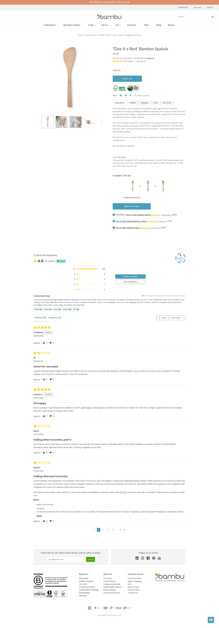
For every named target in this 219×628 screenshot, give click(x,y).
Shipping (144, 103)
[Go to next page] (125, 530)
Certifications (109, 581)
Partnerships (84, 593)
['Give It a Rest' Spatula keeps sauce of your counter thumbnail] (89, 122)
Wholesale (182, 7)
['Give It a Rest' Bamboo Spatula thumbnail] (47, 122)
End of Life (167, 103)
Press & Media (109, 590)
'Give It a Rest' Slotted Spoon (136, 137)
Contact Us (133, 593)
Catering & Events (87, 587)
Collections (49, 25)
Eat (117, 25)
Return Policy (133, 587)
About (171, 25)
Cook (91, 25)
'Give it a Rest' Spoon (163, 137)
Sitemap (83, 595)
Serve (105, 25)
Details (133, 103)
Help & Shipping (134, 581)
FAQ (129, 584)
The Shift (83, 584)
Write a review (130, 276)
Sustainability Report (112, 587)
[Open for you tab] (211, 620)
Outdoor (131, 25)
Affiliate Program (86, 581)
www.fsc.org (131, 166)
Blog (159, 25)
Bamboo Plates (71, 25)
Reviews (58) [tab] (40, 317)
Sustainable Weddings (89, 590)
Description (120, 103)
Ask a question (130, 281)
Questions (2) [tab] (54, 317)
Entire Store (104, 35)
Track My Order (134, 578)
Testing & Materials (111, 584)
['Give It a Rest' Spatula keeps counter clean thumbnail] (75, 122)
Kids (146, 25)
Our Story (107, 578)
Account (197, 7)
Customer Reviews (111, 593)
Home (80, 35)
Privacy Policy (134, 590)
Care (155, 103)
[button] (118, 61)
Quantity (117, 70)
